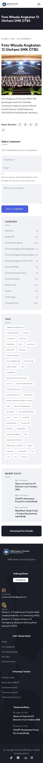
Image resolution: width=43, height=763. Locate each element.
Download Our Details (21, 531)
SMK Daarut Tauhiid (15, 445)
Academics (11, 338)
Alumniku (9, 230)
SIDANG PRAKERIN (13, 434)
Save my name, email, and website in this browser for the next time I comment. (19, 179)
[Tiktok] (11, 757)
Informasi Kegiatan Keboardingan (19, 255)
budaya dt (31, 344)
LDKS (8, 406)
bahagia (23, 338)
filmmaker (11, 372)
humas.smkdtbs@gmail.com (14, 597)
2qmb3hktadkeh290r (15, 327)
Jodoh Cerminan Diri (24, 383)
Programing (12, 423)
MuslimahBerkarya (26, 412)
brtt (21, 344)
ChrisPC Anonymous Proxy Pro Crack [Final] (26, 500)
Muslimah (10, 412)
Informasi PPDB (12, 267)
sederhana (21, 429)
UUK (15, 457)
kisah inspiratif (13, 395)
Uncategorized (11, 303)
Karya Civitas (10, 285)
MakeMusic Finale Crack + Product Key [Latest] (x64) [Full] (26, 513)
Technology (10, 297)
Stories (8, 291)
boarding (11, 344)
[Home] (16, 551)
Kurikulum (28, 395)
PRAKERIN (26, 417)
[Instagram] (31, 757)
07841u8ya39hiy (13, 333)
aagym (26, 333)
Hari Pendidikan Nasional (17, 378)
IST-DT (9, 383)
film (23, 367)
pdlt (16, 417)
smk (25, 434)
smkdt (29, 445)
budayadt (11, 350)
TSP (8, 457)
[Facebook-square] (18, 757)
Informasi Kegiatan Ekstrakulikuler (20, 249)
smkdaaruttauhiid (14, 440)
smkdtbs (10, 451)
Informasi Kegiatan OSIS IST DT (19, 261)
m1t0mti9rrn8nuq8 (22, 406)
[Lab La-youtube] (25, 758)
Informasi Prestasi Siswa (15, 273)
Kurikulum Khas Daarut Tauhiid (20, 400)
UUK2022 (24, 457)
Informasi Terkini (12, 279)
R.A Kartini (25, 423)
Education (28, 361)
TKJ (32, 451)
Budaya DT (10, 237)
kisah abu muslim (14, 389)
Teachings (22, 451)
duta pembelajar (13, 361)
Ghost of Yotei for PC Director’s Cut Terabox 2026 (26, 486)
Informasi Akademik (14, 243)
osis (8, 417)
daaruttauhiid (13, 355)
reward (10, 429)
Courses (22, 350)
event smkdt (12, 367)
